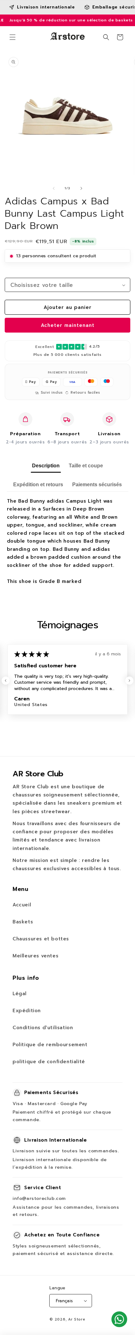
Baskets (23, 921)
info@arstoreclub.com (39, 1198)
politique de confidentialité (49, 1061)
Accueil (22, 904)
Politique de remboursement (50, 1044)
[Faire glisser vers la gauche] (54, 188)
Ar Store (76, 1319)
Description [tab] (46, 465)
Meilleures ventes (35, 955)
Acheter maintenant (67, 325)
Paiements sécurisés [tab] (97, 484)
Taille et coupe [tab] (86, 465)
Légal (20, 993)
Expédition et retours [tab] (38, 484)
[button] (12, 37)
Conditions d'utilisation (43, 1027)
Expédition (27, 1010)
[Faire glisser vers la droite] (81, 188)
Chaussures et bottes (41, 938)
